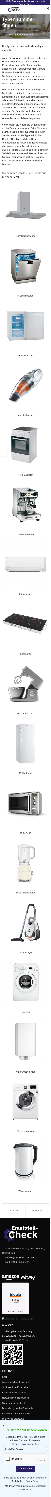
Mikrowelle (25, 833)
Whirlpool (37, 1210)
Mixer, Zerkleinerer (25, 892)
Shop (5, 1377)
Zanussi (14, 1210)
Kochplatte (25, 654)
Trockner (25, 1012)
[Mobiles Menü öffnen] (3, 9)
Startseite (7, 34)
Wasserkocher (25, 1191)
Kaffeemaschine (25, 534)
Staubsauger (25, 952)
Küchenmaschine (25, 713)
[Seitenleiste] (3, 452)
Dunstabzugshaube (25, 236)
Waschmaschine (25, 1131)
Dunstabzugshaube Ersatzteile (17, 1408)
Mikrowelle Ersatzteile (13, 1419)
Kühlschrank (25, 773)
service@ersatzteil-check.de (19, 1257)
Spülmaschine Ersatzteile (15, 1387)
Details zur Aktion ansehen (25, 1444)
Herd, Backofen (25, 475)
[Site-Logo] (13, 9)
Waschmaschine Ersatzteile (16, 1382)
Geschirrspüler (25, 296)
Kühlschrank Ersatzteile (14, 1392)
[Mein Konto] (41, 9)
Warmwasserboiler (25, 1072)
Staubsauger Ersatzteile (14, 1403)
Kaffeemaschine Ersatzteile (16, 1413)
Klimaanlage (25, 594)
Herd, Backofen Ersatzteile (15, 1398)
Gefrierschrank (25, 355)
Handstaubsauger (26, 415)
